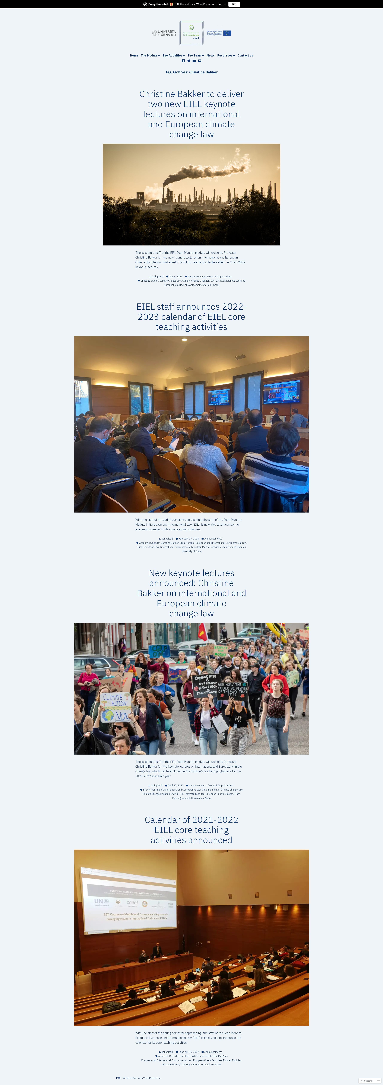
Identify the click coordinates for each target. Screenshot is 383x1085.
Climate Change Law (170, 280)
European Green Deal (204, 1060)
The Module (149, 55)
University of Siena (191, 551)
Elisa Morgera (187, 542)
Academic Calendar (149, 542)
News (211, 55)
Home (134, 55)
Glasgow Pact (232, 793)
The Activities (172, 55)
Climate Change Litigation (195, 280)
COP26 (175, 793)
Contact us (245, 55)
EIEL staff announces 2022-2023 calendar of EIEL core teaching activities (191, 316)
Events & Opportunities (219, 276)
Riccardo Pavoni (170, 1064)
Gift (234, 4)
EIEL (119, 1078)
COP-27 (215, 280)
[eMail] (199, 60)
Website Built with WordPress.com (142, 1078)
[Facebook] (183, 60)
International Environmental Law (177, 547)
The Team (194, 55)
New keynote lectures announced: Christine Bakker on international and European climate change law (191, 593)
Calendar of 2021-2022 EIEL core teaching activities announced (191, 829)
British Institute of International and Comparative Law (172, 789)
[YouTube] (194, 60)
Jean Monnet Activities (208, 547)
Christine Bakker (149, 280)
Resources (224, 55)
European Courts (173, 285)
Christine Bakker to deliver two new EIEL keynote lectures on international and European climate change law (191, 114)
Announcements (197, 276)
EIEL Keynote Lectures (232, 280)
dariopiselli (158, 276)
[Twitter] (189, 60)
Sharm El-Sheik (210, 285)
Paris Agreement (192, 285)
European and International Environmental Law (221, 542)
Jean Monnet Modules (234, 547)
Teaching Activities (190, 1064)
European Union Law (148, 547)
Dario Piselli (205, 1056)
